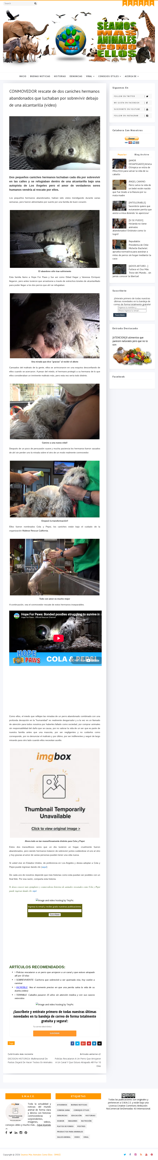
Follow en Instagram (126, 116)
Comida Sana (63, 1110)
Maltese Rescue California (35, 530)
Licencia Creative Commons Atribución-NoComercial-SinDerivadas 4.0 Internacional (128, 1107)
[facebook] (130, 3)
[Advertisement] (54, 688)
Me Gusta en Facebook (126, 103)
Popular (122, 154)
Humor (60, 1121)
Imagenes (72, 1121)
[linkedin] (16, 1132)
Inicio (22, 76)
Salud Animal (64, 1137)
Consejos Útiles (108, 76)
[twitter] (125, 3)
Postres (81, 1126)
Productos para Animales (70, 1131)
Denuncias (76, 76)
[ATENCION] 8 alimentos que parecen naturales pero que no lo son (130, 341)
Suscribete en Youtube (127, 109)
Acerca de (131, 76)
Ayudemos (62, 1105)
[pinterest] (152, 3)
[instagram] (135, 3)
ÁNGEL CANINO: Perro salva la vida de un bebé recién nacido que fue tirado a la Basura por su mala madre (131, 188)
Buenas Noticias (40, 76)
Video (77, 1137)
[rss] (141, 3)
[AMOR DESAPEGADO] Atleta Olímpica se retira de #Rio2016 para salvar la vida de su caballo (132, 167)
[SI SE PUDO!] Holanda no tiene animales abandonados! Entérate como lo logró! (129, 227)
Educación (76, 1115)
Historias (60, 76)
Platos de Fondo (65, 1126)
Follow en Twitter (124, 96)
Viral (89, 76)
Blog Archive (142, 154)
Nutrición (86, 1121)
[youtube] (146, 3)
